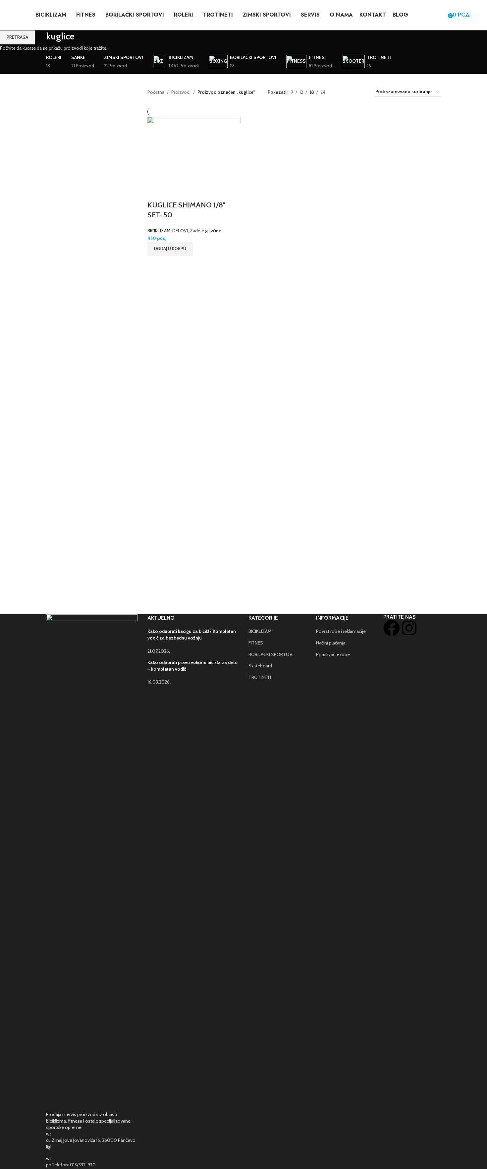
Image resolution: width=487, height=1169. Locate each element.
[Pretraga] (429, 15)
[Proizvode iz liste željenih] (441, 15)
